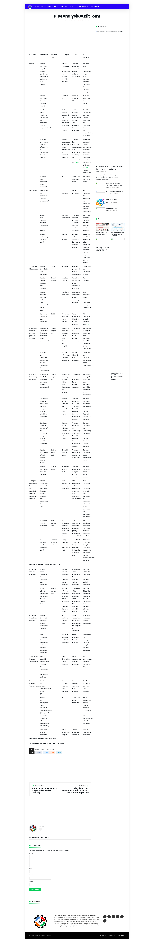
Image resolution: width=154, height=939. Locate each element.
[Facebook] (104, 917)
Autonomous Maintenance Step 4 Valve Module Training (44, 789)
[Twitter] (109, 917)
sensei (41, 826)
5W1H (88, 324)
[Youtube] (117, 917)
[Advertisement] (60, 38)
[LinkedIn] (113, 917)
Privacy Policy (111, 935)
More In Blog (45, 838)
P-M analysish (50, 749)
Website (31, 881)
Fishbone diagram (40, 749)
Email (31, 875)
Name (31, 868)
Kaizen (77, 162)
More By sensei (34, 838)
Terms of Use (103, 935)
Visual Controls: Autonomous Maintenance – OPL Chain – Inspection (75, 789)
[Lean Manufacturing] (30, 5)
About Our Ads (120, 935)
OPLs (87, 167)
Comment (32, 853)
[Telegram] (104, 921)
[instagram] (122, 917)
